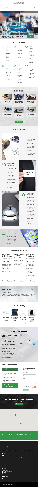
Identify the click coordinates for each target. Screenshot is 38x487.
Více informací (29, 156)
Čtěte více (6, 322)
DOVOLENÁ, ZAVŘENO (21, 3)
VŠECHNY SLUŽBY (19, 121)
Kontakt (31, 36)
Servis (3, 457)
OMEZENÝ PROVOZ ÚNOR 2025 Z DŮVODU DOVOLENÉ (30, 255)
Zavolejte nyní (20, 403)
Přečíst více (10, 281)
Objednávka (21, 457)
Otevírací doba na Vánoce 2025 (19, 255)
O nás (20, 455)
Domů (3, 455)
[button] (15, 415)
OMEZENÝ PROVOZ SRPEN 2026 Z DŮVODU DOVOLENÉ (7, 255)
